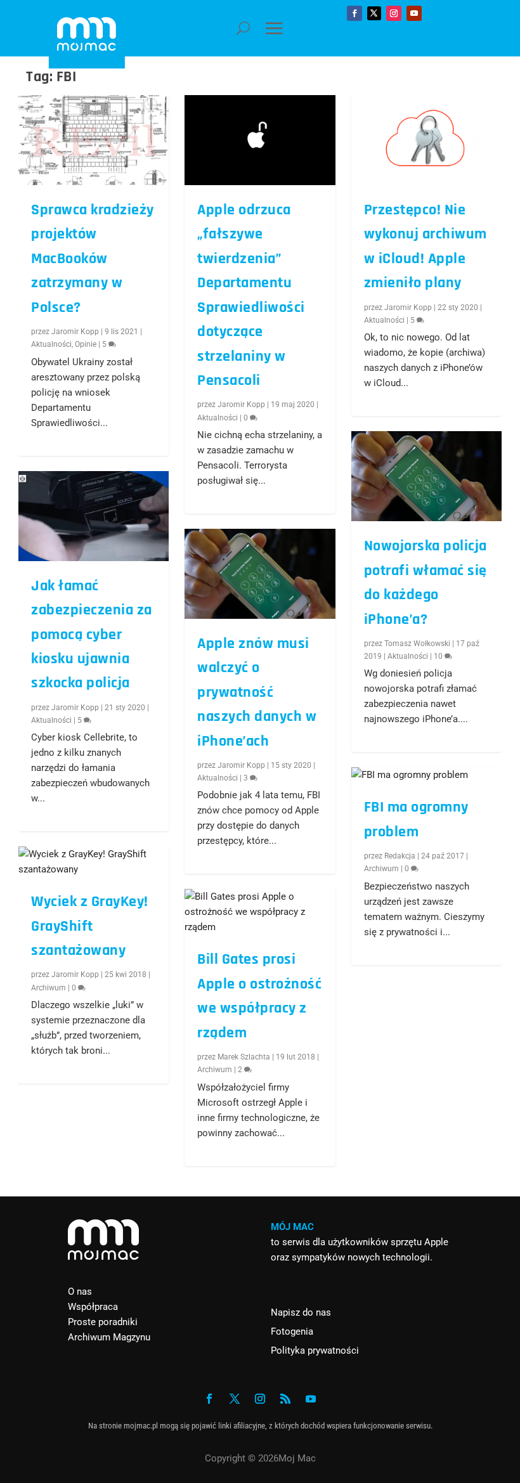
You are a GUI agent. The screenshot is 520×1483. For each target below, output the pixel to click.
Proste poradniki (103, 1322)
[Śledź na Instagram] (393, 13)
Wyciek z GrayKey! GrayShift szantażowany (89, 926)
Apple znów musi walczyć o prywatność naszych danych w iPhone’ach (256, 692)
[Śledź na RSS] (285, 1399)
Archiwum (48, 987)
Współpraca (93, 1306)
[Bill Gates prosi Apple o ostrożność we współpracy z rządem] (260, 912)
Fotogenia (292, 1331)
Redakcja (399, 856)
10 (439, 656)
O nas (80, 1291)
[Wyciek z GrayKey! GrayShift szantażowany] (93, 861)
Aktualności (51, 344)
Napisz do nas (301, 1312)
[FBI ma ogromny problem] (426, 774)
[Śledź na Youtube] (414, 13)
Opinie (85, 344)
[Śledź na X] (374, 13)
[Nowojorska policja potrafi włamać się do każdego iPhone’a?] (426, 476)
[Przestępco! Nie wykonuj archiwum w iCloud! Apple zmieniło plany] (426, 140)
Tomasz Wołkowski (417, 643)
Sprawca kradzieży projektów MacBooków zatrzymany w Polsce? (92, 258)
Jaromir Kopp (75, 331)
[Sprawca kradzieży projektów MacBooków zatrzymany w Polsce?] (93, 140)
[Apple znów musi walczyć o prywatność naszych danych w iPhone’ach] (260, 574)
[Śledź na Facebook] (354, 13)
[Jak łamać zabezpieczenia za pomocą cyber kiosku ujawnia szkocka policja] (93, 516)
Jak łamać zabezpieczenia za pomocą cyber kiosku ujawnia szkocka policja (91, 634)
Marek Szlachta (244, 1056)
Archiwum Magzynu (109, 1337)
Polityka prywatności (315, 1350)
